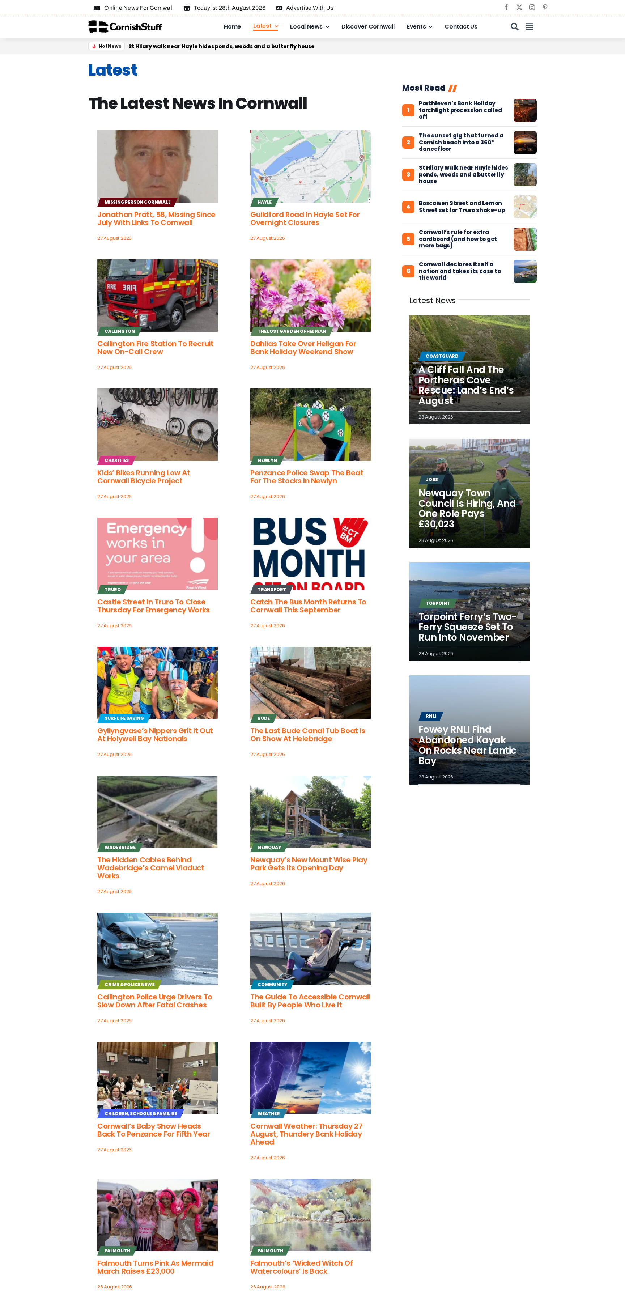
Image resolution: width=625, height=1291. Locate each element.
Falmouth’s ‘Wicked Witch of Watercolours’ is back (301, 1267)
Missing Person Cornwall (138, 202)
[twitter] (519, 7)
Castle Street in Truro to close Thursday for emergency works (153, 606)
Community (272, 984)
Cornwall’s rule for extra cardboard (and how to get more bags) (458, 239)
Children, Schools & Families (141, 1113)
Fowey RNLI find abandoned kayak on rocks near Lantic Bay (467, 745)
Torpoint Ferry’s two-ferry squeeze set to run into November (467, 627)
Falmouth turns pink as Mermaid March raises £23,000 (155, 1267)
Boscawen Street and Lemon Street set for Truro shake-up (462, 207)
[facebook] (506, 7)
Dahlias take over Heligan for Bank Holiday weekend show (303, 348)
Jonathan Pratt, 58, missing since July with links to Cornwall (156, 218)
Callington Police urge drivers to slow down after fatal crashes (154, 1001)
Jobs (432, 479)
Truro (113, 589)
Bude (264, 718)
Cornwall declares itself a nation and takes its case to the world (460, 271)
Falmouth (117, 1251)
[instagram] (532, 7)
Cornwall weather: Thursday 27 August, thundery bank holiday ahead (306, 1134)
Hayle (265, 202)
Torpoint (438, 603)
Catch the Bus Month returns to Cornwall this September (308, 606)
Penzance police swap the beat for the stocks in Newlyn (306, 477)
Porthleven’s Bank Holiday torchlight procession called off (460, 110)
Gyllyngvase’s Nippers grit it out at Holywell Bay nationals (155, 735)
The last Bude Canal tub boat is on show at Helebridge (307, 735)
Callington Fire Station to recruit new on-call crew (155, 348)
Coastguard (442, 356)
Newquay (269, 847)
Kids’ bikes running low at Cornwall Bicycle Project (143, 477)
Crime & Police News (129, 984)
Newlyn (267, 460)
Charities (117, 460)
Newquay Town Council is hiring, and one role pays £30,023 (467, 509)
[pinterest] (545, 7)
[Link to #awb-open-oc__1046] (515, 27)
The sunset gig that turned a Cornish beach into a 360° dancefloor (220, 46)
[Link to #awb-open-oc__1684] (529, 27)
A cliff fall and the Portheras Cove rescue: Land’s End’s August (466, 385)
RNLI (431, 716)
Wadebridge (120, 847)
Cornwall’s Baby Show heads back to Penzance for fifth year (153, 1130)
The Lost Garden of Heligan (292, 331)
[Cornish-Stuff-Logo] (126, 24)
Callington (120, 331)
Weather (269, 1113)
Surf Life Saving (124, 718)
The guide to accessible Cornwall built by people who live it (310, 1001)
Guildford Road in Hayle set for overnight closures (305, 218)
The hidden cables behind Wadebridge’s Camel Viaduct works (150, 868)
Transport (272, 589)
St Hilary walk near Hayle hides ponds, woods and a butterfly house (463, 175)
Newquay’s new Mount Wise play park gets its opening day (308, 864)
